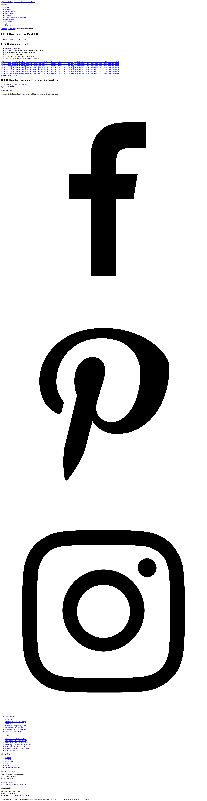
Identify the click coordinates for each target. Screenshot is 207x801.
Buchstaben (9, 13)
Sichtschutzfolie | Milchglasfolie (16, 17)
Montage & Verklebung (13, 731)
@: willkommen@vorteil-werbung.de (13, 784)
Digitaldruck (9, 21)
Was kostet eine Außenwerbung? (16, 739)
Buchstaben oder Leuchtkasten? (16, 743)
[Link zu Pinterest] (103, 507)
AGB (7, 765)
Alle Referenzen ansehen (9, 75)
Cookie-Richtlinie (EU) (13, 767)
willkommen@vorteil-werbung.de (15, 85)
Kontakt (8, 758)
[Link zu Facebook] (103, 301)
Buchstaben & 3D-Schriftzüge (15, 722)
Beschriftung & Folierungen (14, 727)
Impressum (9, 762)
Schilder (8, 15)
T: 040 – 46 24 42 (7, 782)
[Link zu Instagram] (103, 712)
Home (7, 8)
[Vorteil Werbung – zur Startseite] (18, 2)
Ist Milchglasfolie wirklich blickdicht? (18, 745)
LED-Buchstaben (11, 48)
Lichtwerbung (10, 11)
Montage (8, 23)
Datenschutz (9, 763)
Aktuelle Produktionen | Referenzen (17, 748)
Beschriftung (9, 19)
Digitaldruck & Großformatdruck (16, 729)
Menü (5, 4)
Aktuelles (8, 9)
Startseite (4, 29)
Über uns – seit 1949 (12, 750)
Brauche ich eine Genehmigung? (16, 741)
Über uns (8, 25)
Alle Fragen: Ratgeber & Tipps (15, 746)
